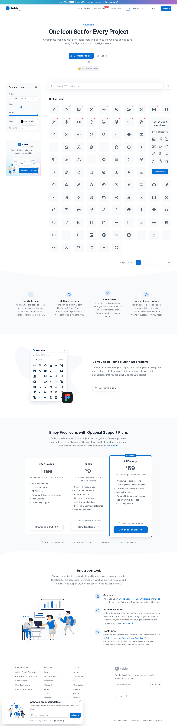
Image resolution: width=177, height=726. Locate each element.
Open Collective (143, 599)
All (33, 98)
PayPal (156, 599)
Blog (144, 8)
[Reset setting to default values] (36, 87)
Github (76, 693)
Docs (154, 8)
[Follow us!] (116, 697)
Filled (23, 98)
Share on (126, 624)
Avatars (136, 8)
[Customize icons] (168, 86)
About (76, 672)
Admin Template (83, 8)
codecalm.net (122, 720)
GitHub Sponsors (126, 599)
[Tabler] (122, 669)
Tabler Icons (112, 638)
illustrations (112, 445)
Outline (14, 98)
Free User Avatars (23, 689)
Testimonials (79, 676)
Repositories (50, 681)
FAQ (75, 681)
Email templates (22, 681)
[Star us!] (121, 697)
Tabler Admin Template (132, 638)
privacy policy (59, 721)
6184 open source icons (26, 676)
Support (48, 685)
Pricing (76, 698)
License (47, 698)
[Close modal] (80, 701)
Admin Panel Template (25, 672)
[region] (88, 2)
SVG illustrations (22, 685)
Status (47, 693)
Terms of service (138, 720)
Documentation (51, 676)
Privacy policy (155, 720)
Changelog (102, 56)
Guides (47, 689)
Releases (77, 689)
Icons (128, 8)
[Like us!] (126, 697)
